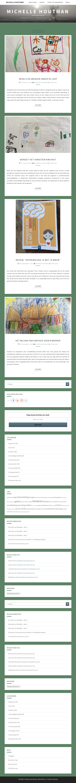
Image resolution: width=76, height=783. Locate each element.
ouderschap (34, 505)
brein (39, 497)
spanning (66, 505)
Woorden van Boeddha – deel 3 (17, 527)
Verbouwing (12, 476)
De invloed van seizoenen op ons (18, 544)
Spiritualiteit (12, 464)
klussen (46, 501)
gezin (17, 501)
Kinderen (11, 452)
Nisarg (55, 779)
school (58, 505)
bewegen (32, 497)
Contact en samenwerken (55, 2)
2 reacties (54, 344)
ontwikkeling (12, 505)
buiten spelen (44, 497)
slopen (62, 505)
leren (51, 502)
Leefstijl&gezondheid (15, 456)
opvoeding (21, 505)
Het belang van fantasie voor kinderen (38, 340)
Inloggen (11, 756)
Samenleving (12, 460)
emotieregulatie (56, 497)
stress (24, 508)
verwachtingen (23, 511)
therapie (38, 509)
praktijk (39, 505)
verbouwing (59, 509)
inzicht (30, 502)
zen (28, 512)
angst (15, 497)
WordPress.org (13, 768)
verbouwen (50, 509)
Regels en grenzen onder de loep (38, 79)
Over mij (41, 2)
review (53, 505)
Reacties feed (12, 764)
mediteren (56, 502)
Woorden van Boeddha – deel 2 (17, 531)
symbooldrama (31, 509)
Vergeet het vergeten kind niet (38, 159)
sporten (18, 509)
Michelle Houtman (15, 2)
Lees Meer (38, 105)
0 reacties (53, 82)
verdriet (65, 509)
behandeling (23, 497)
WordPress (42, 779)
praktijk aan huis (46, 505)
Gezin (10, 448)
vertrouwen (16, 512)
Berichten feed (13, 760)
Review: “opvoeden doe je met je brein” (38, 260)
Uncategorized (13, 472)
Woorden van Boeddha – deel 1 (17, 535)
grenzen (23, 502)
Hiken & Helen (33, 2)
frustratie (9, 501)
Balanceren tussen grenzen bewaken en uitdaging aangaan (27, 539)
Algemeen (11, 443)
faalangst (64, 497)
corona (49, 497)
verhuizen (10, 512)
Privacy (67, 2)
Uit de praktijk (12, 468)
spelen (13, 509)
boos (36, 497)
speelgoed (9, 509)
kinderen (38, 501)
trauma (43, 509)
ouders (29, 505)
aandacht (10, 497)
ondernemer (63, 502)
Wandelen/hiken (13, 480)
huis (26, 502)
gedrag (13, 501)
